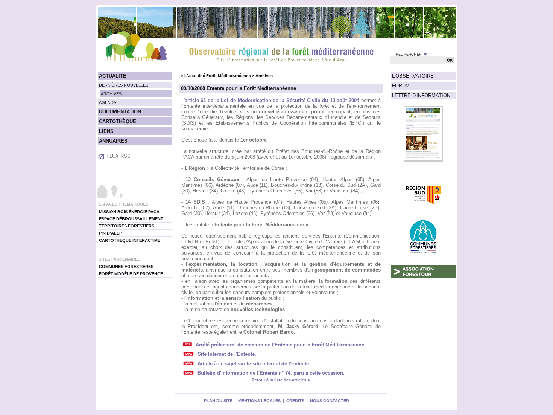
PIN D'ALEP (110, 233)
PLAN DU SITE (218, 400)
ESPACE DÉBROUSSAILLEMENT (131, 219)
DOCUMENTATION (120, 111)
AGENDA (107, 102)
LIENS (106, 131)
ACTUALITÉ (112, 76)
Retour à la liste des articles (279, 380)
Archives (264, 75)
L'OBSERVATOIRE (413, 76)
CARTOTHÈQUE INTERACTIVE (129, 240)
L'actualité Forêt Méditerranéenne (217, 75)
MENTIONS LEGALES (259, 400)
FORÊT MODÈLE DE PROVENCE (131, 274)
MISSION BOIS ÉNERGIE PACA (129, 211)
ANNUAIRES (113, 141)
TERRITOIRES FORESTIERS (126, 226)
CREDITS (295, 400)
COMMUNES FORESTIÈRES (126, 266)
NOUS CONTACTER (329, 400)
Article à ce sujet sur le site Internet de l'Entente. (254, 363)
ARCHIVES (111, 94)
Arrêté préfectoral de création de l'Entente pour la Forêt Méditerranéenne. (281, 345)
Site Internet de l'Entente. (227, 354)
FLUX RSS (118, 156)
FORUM (401, 85)
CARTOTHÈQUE (117, 121)
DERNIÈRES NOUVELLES (123, 85)
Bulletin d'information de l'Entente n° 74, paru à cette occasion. (271, 373)
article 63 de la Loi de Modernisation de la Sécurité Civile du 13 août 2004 (272, 100)
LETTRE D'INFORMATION (421, 95)
